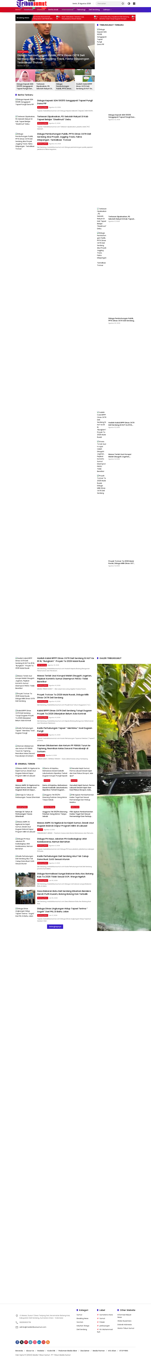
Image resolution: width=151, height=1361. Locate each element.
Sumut (79, 1315)
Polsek (102, 1322)
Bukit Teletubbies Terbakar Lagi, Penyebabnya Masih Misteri (42, 18)
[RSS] (48, 1342)
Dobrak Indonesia (124, 1324)
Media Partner (99, 1351)
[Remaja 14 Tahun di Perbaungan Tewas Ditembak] (28, 801)
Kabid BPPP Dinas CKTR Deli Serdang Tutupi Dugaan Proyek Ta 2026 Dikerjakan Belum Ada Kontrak (64, 712)
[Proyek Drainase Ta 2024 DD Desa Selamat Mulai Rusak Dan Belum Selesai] (103, 18)
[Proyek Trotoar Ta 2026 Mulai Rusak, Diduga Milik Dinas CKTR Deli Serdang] (102, 563)
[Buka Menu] (134, 3)
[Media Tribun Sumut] (31, 3)
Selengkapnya (55, 926)
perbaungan (105, 1326)
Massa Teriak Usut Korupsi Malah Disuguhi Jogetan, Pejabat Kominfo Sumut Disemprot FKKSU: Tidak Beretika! (119, 455)
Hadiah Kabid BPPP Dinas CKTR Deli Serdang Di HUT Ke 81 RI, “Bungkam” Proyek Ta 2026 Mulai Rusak (54, 60)
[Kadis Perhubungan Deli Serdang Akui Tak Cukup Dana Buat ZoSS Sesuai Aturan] (25, 862)
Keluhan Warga (49, 807)
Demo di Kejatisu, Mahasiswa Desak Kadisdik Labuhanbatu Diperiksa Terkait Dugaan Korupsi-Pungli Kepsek (54, 787)
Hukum (19, 780)
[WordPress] (30, 1342)
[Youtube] (43, 1342)
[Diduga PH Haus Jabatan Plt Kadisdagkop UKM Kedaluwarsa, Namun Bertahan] (25, 845)
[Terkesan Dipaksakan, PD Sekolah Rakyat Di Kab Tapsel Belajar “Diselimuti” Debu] (25, 122)
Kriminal (47, 780)
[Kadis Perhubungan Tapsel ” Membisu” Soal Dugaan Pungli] (25, 734)
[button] (122, 3)
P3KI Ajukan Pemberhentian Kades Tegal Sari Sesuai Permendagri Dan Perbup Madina (81, 814)
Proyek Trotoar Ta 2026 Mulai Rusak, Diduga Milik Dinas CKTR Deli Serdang (121, 562)
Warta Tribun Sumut (125, 1328)
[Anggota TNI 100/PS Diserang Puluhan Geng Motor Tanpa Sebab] (55, 801)
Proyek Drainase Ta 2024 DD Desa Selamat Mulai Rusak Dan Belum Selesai (121, 18)
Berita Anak (75, 807)
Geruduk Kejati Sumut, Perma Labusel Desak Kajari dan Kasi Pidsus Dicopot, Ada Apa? (82, 787)
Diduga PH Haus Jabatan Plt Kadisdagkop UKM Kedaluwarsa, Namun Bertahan (62, 840)
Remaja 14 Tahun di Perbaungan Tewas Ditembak (23, 814)
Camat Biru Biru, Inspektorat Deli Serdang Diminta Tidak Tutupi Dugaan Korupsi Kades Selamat (84, 18)
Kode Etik (51, 1351)
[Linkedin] (39, 1342)
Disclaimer (84, 1351)
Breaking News (43, 107)
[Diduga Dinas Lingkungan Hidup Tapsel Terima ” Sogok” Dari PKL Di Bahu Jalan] (25, 914)
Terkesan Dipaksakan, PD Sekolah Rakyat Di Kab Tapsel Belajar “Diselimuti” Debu (44, 86)
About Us (30, 1351)
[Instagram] (35, 1342)
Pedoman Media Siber (68, 1351)
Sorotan (80, 1322)
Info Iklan (112, 1351)
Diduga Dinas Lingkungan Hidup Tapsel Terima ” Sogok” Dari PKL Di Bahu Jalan (62, 910)
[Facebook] (17, 1342)
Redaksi (40, 1351)
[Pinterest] (26, 1342)
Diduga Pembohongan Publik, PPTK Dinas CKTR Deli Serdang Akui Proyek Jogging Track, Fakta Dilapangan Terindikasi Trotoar (65, 86)
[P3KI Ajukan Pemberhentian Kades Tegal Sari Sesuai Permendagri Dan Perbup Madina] (82, 801)
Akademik (41, 755)
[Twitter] (22, 1342)
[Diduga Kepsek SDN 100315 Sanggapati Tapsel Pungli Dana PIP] (25, 105)
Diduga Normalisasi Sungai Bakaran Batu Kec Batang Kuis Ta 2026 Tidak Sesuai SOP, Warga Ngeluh (65, 875)
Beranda (19, 1351)
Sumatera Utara (106, 1315)
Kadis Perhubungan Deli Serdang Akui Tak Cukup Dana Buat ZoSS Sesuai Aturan (63, 858)
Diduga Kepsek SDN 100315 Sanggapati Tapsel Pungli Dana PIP (25, 86)
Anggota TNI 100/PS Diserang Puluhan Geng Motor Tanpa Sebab (54, 814)
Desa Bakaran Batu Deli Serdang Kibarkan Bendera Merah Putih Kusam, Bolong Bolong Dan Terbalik (64, 892)
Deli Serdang (22, 55)
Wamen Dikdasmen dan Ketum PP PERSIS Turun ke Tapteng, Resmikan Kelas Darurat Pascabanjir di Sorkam (63, 748)
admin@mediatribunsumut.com (32, 1327)
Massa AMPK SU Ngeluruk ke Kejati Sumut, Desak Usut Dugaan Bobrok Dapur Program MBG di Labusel (27, 787)
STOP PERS (123, 1351)
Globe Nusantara (124, 1321)
